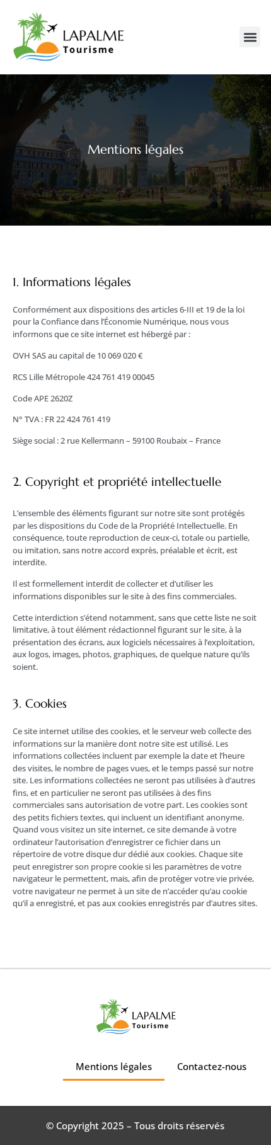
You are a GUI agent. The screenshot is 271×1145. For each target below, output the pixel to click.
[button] (249, 36)
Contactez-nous (211, 1066)
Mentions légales (114, 1066)
